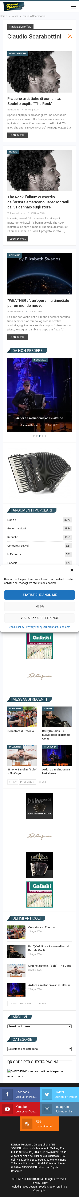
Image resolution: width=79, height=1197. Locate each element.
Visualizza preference (40, 618)
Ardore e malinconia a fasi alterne (39, 418)
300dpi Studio (47, 1186)
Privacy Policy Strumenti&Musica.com (48, 626)
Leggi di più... (18, 135)
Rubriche (12, 537)
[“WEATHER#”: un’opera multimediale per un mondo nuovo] (39, 273)
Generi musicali (17, 53)
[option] (39, 395)
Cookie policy (16, 626)
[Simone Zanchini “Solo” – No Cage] (22, 755)
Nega (39, 606)
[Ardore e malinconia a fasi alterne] (39, 395)
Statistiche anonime (40, 595)
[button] (72, 570)
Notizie (13, 152)
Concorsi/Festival (18, 545)
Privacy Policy (40, 1182)
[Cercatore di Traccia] (22, 717)
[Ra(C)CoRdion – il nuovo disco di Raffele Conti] (57, 717)
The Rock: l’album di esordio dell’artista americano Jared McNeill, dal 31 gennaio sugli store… (38, 202)
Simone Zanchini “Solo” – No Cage (49, 965)
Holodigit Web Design (24, 1186)
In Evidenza (39, 360)
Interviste (14, 255)
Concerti (12, 563)
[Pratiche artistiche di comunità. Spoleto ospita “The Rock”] (39, 71)
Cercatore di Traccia (41, 927)
